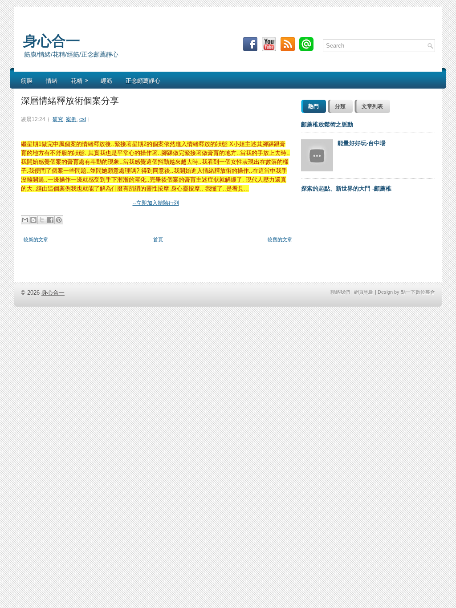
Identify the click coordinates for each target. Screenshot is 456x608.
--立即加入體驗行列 (156, 203)
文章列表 (372, 106)
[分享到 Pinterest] (58, 219)
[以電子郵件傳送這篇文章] (24, 219)
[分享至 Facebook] (50, 219)
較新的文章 (36, 239)
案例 (71, 119)
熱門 (313, 106)
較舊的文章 (280, 239)
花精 (79, 80)
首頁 (158, 239)
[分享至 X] (41, 219)
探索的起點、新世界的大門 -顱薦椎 (346, 188)
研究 (58, 119)
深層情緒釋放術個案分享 (70, 99)
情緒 (51, 80)
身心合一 (51, 39)
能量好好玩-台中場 (362, 143)
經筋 (106, 80)
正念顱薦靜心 (143, 80)
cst (82, 119)
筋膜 (27, 80)
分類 (340, 106)
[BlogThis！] (33, 219)
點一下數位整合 (418, 292)
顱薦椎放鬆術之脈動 (327, 124)
